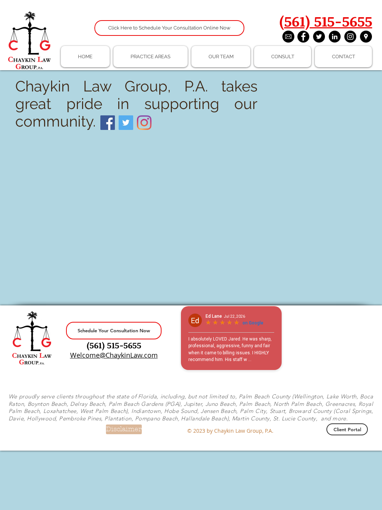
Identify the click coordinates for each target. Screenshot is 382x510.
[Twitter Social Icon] (126, 122)
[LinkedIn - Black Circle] (335, 37)
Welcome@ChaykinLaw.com (114, 355)
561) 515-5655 (328, 21)
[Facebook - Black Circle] (303, 37)
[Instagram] (144, 122)
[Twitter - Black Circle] (319, 37)
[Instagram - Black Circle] (350, 37)
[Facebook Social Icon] (107, 122)
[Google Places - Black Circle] (366, 37)
